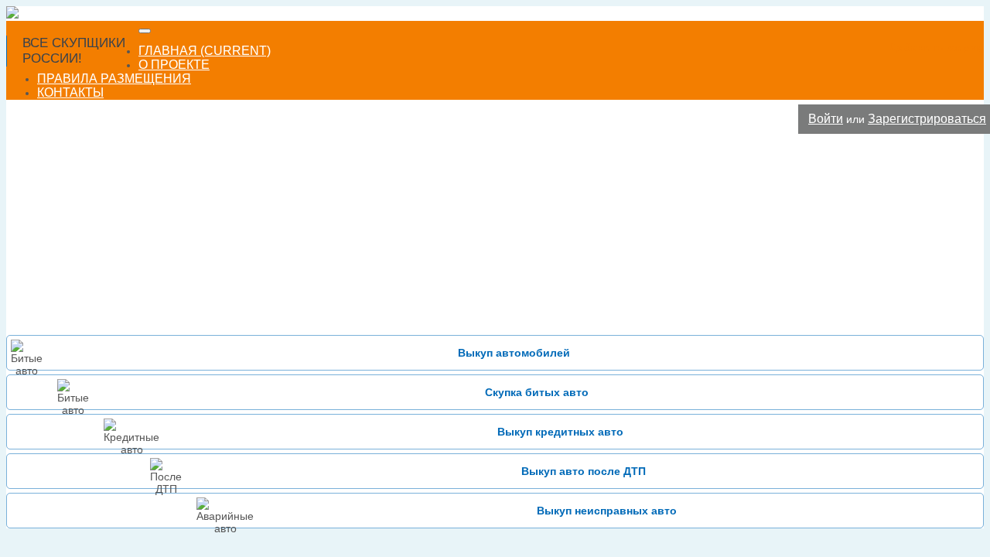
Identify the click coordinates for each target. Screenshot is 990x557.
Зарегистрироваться (927, 118)
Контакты (70, 92)
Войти (825, 118)
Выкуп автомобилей (514, 353)
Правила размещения (114, 78)
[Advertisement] (495, 236)
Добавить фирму (936, 47)
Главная (204, 50)
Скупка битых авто (537, 392)
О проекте (174, 64)
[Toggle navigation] (144, 31)
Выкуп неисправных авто (607, 510)
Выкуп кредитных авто (560, 431)
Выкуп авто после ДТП (583, 471)
